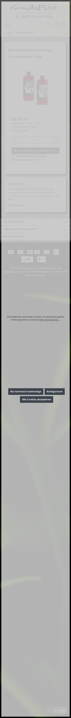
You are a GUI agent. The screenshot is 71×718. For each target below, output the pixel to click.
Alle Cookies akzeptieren (36, 399)
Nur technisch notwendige (25, 391)
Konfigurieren (55, 391)
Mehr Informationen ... (49, 320)
